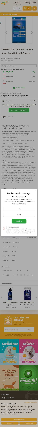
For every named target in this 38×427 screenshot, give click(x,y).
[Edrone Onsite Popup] (19, 213)
